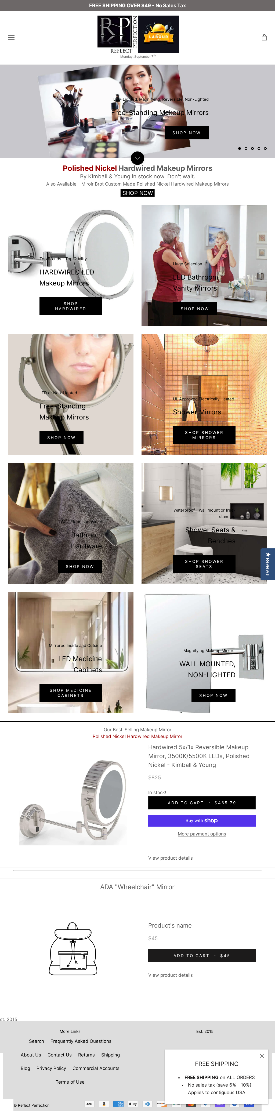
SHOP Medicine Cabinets (71, 693)
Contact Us (60, 1055)
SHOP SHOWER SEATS (204, 564)
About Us (31, 1055)
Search (36, 1041)
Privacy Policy (51, 1068)
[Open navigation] (11, 37)
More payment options (202, 834)
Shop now (80, 566)
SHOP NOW (61, 437)
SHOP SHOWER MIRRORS (204, 435)
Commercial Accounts (96, 1068)
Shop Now (195, 308)
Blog (25, 1068)
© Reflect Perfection (31, 1105)
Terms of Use (70, 1082)
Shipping (110, 1055)
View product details (170, 858)
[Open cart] (264, 37)
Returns (86, 1055)
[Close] (261, 1056)
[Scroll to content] (137, 158)
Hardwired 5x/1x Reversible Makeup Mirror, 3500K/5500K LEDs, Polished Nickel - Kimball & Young (199, 756)
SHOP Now (186, 132)
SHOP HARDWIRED (70, 306)
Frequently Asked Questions (80, 1041)
